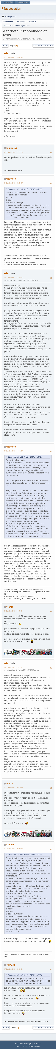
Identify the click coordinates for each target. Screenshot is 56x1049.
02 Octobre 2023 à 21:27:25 (13, 152)
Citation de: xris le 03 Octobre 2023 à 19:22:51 (25, 975)
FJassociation (11, 8)
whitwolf (11, 178)
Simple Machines (34, 1046)
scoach (10, 844)
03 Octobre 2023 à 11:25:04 (13, 277)
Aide (16, 1043)
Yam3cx (10, 964)
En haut (5, 1028)
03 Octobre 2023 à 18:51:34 (13, 611)
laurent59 (11, 147)
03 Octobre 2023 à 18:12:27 (13, 451)
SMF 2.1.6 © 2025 (22, 1046)
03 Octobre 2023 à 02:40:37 (13, 183)
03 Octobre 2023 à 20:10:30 (13, 787)
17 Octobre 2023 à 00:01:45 (13, 969)
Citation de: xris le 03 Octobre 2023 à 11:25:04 (25, 457)
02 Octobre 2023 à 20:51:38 (13, 57)
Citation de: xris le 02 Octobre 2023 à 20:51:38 (25, 189)
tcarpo (9, 606)
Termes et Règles (26, 1043)
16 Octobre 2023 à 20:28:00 (13, 849)
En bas (5, 46)
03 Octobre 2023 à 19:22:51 (13, 667)
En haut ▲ (37, 1043)
